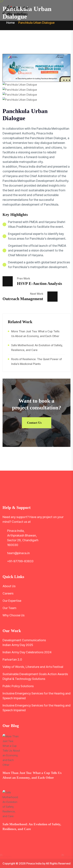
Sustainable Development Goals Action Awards (35, 674)
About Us (9, 586)
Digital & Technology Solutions (24, 679)
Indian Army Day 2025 (18, 645)
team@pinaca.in (18, 553)
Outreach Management (23, 299)
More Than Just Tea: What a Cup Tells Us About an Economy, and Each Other (35, 334)
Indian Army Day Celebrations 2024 (27, 652)
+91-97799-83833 (20, 561)
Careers (8, 593)
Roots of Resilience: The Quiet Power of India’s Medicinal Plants (36, 361)
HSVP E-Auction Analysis (39, 283)
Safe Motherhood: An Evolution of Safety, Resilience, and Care (37, 348)
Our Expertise (12, 600)
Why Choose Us (13, 615)
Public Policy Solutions (18, 686)
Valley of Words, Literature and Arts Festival (33, 667)
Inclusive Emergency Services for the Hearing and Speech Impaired (36, 696)
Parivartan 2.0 (12, 659)
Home (10, 22)
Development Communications (24, 640)
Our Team (9, 608)
